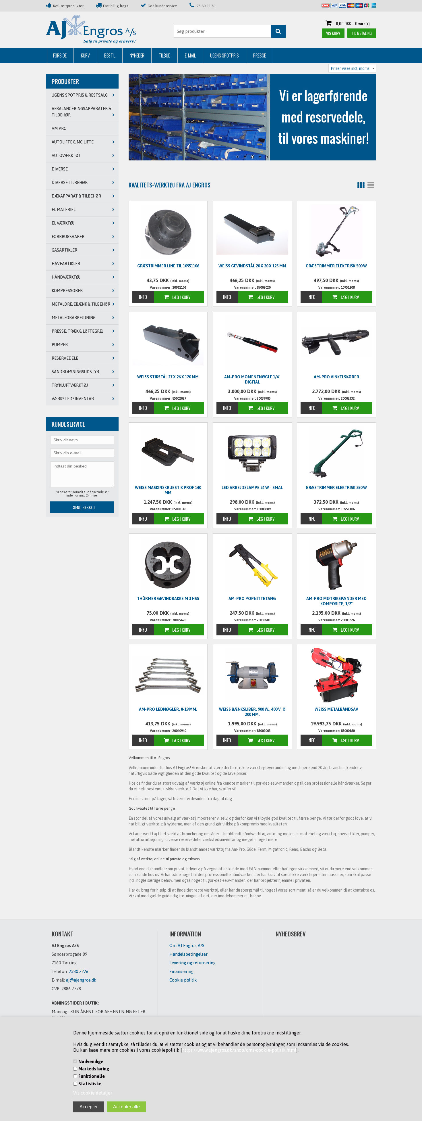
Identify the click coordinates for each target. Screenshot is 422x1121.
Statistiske (89, 1083)
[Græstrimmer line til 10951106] (168, 231)
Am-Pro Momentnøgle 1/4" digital (252, 379)
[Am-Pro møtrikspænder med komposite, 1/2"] (336, 564)
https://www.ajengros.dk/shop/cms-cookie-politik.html (239, 1050)
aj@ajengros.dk (81, 980)
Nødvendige (90, 1061)
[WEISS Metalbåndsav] (336, 675)
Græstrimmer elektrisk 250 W (336, 487)
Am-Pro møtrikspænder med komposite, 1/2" (336, 601)
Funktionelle (91, 1076)
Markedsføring (93, 1068)
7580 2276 (78, 971)
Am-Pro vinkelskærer (336, 377)
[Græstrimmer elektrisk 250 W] (336, 453)
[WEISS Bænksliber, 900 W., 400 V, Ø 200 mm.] (252, 675)
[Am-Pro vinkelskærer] (336, 342)
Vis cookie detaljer (92, 1092)
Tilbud (165, 55)
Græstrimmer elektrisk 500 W (336, 266)
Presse (259, 55)
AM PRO (59, 128)
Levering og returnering (192, 962)
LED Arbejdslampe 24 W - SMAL (252, 487)
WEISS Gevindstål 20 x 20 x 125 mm (252, 266)
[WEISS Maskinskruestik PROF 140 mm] (168, 453)
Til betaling (362, 33)
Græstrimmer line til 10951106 (168, 266)
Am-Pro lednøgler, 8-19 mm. (168, 709)
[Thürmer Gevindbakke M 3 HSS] (168, 564)
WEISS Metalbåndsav (336, 709)
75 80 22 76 (206, 6)
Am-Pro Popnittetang (252, 598)
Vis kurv (333, 33)
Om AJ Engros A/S (186, 945)
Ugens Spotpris (224, 55)
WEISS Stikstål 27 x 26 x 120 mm (168, 377)
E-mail (190, 55)
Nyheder (137, 55)
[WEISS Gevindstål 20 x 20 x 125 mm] (252, 231)
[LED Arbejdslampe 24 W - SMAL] (252, 453)
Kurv (85, 55)
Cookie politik (183, 980)
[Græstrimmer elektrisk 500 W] (336, 231)
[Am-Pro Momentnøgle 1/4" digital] (252, 342)
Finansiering (181, 971)
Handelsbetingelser (188, 954)
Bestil (109, 55)
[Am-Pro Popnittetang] (252, 564)
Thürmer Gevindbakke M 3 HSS (168, 598)
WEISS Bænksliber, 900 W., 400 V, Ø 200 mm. (252, 712)
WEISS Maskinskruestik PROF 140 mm (168, 490)
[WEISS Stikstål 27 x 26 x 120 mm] (168, 342)
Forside (60, 55)
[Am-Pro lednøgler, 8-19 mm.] (168, 674)
